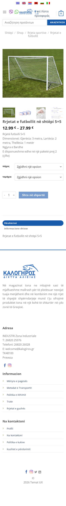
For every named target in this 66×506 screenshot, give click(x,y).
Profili (10, 428)
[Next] (58, 73)
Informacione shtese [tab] (16, 228)
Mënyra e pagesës (17, 381)
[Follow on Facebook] (5, 365)
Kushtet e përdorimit (18, 449)
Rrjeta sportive (37, 33)
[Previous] (8, 73)
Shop (20, 33)
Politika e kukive (16, 442)
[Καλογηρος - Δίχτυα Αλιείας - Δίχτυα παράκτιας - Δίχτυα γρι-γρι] (26, 11)
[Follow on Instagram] (9, 365)
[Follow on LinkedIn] (39, 472)
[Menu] (5, 12)
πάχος (6, 166)
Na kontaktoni (15, 435)
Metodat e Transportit (19, 387)
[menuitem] (18, 3)
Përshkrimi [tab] (10, 223)
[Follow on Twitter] (35, 472)
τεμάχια (7, 177)
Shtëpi (9, 33)
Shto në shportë (33, 195)
